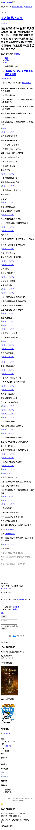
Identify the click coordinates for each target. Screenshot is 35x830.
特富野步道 (26, 83)
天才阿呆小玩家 (12, 18)
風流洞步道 (10, 534)
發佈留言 (4, 628)
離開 (11, 826)
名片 (6, 62)
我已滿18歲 (5, 826)
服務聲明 (21, 800)
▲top (2, 613)
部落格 (7, 60)
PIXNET (9, 798)
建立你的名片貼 (4, 776)
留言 (23, 600)
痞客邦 (19, 600)
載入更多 (4, 616)
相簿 (6, 58)
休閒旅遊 (17, 54)
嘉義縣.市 (16, 609)
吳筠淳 (2, 772)
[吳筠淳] (1, 775)
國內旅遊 (16, 607)
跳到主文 (4, 23)
